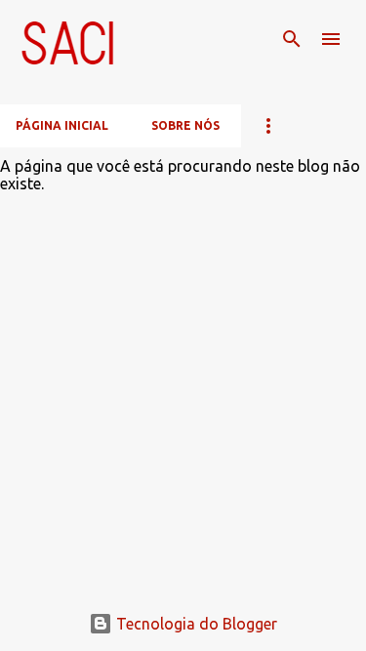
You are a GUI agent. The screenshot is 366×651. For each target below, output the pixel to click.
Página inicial (62, 125)
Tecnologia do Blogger (194, 623)
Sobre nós (185, 125)
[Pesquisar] (292, 39)
